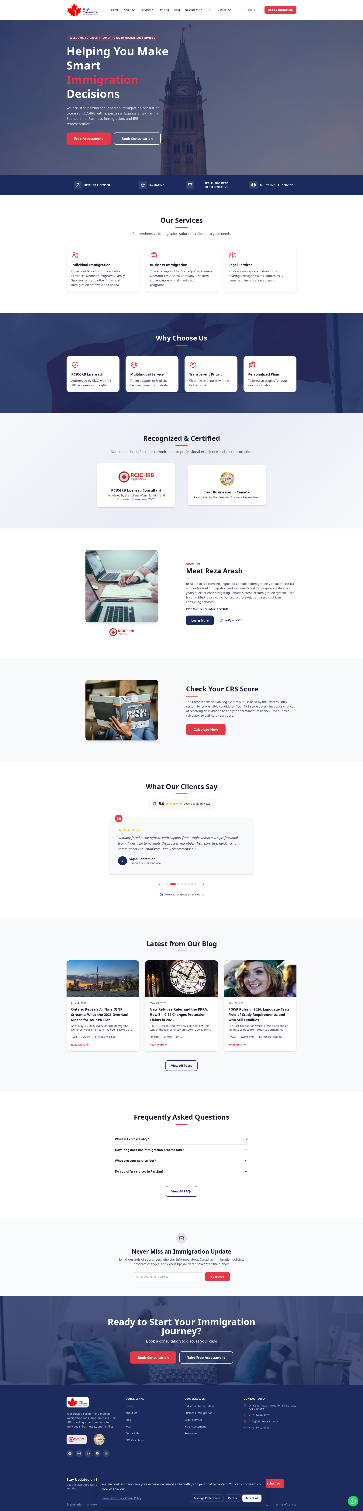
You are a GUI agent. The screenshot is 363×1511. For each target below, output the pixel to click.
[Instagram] (79, 1453)
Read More (78, 1044)
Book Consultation (280, 10)
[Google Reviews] (106, 1453)
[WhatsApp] (88, 1453)
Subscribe (217, 1276)
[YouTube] (97, 1453)
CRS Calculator (135, 1440)
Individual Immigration (199, 1406)
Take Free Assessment (206, 1357)
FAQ (210, 10)
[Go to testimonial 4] (180, 884)
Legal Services (193, 1419)
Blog (177, 10)
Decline (233, 1498)
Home (115, 10)
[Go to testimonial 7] (192, 884)
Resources (191, 10)
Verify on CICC (233, 620)
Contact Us (224, 10)
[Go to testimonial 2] (171, 884)
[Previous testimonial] (160, 884)
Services (146, 10)
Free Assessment (88, 138)
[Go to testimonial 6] (189, 884)
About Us (129, 10)
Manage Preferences (207, 1498)
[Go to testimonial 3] (174, 884)
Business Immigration (199, 1413)
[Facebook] (70, 1453)
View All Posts (181, 1066)
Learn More (200, 620)
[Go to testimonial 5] (185, 884)
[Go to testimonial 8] (195, 884)
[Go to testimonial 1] (167, 884)
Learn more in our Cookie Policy (121, 1498)
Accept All (251, 1498)
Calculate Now (206, 729)
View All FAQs (181, 1191)
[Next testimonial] (203, 884)
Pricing (164, 10)
